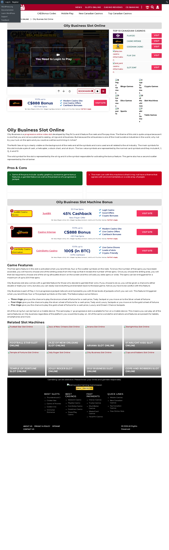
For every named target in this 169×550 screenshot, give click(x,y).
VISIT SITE (100, 103)
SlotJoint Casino (74, 400)
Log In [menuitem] (7, 2)
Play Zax (131, 56)
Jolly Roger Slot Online (60, 370)
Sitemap (56, 426)
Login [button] (76, 59)
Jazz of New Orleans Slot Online (63, 344)
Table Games (150, 115)
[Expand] (103, 91)
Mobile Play (67, 13)
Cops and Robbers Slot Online (142, 370)
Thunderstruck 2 (53, 397)
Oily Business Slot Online (100, 370)
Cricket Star (51, 400)
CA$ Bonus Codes (46, 13)
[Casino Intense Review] (118, 41)
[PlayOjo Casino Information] (118, 35)
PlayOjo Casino (74, 403)
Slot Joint (131, 68)
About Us (27, 426)
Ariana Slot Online (100, 345)
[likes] (97, 91)
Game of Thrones (54, 404)
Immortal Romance (51, 411)
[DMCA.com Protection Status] (84, 388)
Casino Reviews (113, 7)
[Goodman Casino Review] (118, 47)
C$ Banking (132, 7)
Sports (123, 111)
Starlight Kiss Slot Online (139, 344)
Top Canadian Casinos (120, 13)
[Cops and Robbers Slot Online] (142, 363)
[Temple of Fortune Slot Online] (26, 363)
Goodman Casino (75, 409)
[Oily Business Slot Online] (103, 363)
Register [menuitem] (15, 2)
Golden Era (51, 407)
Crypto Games (151, 86)
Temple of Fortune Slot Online (23, 370)
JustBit (47, 213)
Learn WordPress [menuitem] (8, 13)
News (78, 7)
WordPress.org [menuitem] (7, 7)
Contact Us (28, 429)
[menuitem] (2, 2)
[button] (141, 7)
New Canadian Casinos (91, 13)
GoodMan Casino (135, 47)
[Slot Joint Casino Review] (118, 67)
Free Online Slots (117, 411)
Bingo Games (126, 86)
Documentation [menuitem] (7, 10)
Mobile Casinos (116, 397)
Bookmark (84, 91)
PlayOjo (131, 36)
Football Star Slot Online (24, 344)
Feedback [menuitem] (5, 20)
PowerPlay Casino (72, 413)
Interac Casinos (95, 400)
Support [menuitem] (4, 17)
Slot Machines (151, 100)
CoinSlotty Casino (46, 250)
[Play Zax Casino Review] (118, 55)
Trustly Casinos (95, 403)
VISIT (156, 35)
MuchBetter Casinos (94, 407)
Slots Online (93, 7)
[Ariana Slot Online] (103, 337)
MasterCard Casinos (94, 412)
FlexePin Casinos (96, 417)
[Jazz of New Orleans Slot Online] (65, 337)
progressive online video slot (38, 134)
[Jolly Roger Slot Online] (65, 363)
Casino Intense (134, 41)
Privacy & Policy (42, 426)
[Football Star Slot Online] (26, 337)
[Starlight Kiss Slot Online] (142, 337)
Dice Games (126, 100)
